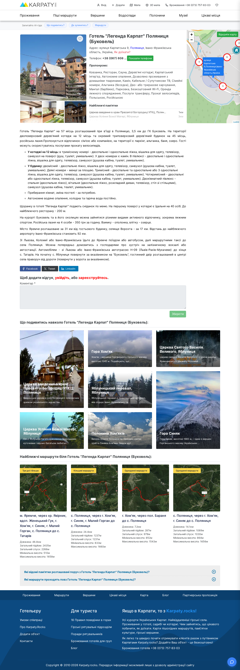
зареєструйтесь (93, 278)
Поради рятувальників (86, 634)
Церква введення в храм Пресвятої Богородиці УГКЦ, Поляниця (128, 112)
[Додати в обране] (80, 39)
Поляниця (137, 48)
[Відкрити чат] (231, 661)
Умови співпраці (31, 620)
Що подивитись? (55, 25)
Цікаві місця (211, 15)
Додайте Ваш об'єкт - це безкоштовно (185, 642)
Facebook (32, 268)
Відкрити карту (228, 34)
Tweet (51, 268)
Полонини (157, 15)
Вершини (98, 15)
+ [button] (191, 34)
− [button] (191, 40)
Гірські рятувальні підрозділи (91, 627)
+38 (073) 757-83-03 (190, 5)
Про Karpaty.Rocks (32, 627)
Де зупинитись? (79, 25)
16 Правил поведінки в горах (91, 620)
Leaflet (236, 121)
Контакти (26, 641)
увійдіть (62, 278)
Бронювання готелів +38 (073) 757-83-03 (151, 648)
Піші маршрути (65, 15)
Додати (120, 5)
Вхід (103, 5)
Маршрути (100, 25)
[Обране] (216, 6)
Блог (165, 595)
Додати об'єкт (30, 634)
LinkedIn (70, 268)
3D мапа (154, 5)
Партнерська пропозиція (200, 595)
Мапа (136, 5)
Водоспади (127, 15)
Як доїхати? (122, 52)
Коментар (27, 283)
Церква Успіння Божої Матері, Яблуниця (114, 116)
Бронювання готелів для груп (91, 641)
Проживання (29, 15)
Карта (144, 595)
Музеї (183, 15)
